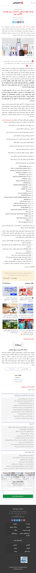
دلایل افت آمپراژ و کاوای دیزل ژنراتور (26, 455)
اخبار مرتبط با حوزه (29, 452)
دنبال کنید (11, 369)
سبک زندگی (27, 551)
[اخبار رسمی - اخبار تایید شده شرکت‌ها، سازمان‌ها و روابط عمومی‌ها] (18, 3)
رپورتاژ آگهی (14, 533)
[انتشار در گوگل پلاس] (21, 22)
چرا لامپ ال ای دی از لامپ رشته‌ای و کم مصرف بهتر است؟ (22, 444)
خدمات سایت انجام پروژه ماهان (27, 433)
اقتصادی (28, 545)
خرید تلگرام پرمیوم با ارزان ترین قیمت (25, 442)
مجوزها (15, 524)
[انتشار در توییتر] (16, 22)
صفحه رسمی (24, 369)
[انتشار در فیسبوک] (18, 22)
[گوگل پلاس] (24, 520)
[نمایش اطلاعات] (18, 382)
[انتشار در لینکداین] (23, 22)
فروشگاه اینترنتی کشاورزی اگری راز (26, 429)
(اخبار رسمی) (18, 27)
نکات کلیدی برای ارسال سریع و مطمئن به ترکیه (23, 401)
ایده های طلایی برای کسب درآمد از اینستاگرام (24, 431)
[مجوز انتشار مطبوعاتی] (24, 560)
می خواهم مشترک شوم (18, 496)
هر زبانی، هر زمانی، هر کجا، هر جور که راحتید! (24, 438)
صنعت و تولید (31, 390)
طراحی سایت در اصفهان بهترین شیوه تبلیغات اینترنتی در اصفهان (20, 427)
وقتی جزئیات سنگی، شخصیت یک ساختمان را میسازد (23, 457)
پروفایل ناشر (14, 278)
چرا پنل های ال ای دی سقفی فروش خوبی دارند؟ (23, 446)
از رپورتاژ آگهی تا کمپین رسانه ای (25, 535)
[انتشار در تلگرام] (13, 22)
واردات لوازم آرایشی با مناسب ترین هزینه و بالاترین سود (21, 412)
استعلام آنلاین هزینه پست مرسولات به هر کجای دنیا (22, 407)
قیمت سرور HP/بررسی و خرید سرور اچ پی (25, 436)
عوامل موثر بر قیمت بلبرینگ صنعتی (26, 462)
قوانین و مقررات (26, 530)
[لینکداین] (17, 520)
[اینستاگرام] (12, 520)
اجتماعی (15, 545)
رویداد (15, 551)
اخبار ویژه (31, 424)
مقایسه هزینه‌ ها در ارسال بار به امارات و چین (23, 418)
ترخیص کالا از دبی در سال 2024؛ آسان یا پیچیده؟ (23, 416)
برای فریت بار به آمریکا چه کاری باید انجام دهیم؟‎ (23, 405)
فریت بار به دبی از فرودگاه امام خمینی (25, 399)
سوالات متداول (13, 527)
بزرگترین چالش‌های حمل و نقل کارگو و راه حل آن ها (22, 409)
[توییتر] (19, 520)
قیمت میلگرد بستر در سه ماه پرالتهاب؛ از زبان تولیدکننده (22, 464)
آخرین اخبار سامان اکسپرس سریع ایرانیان (24, 396)
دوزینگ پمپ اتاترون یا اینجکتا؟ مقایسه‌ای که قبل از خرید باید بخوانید (19, 466)
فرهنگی (28, 548)
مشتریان (28, 527)
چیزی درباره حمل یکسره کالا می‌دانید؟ (25, 414)
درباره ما (28, 524)
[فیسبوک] (22, 520)
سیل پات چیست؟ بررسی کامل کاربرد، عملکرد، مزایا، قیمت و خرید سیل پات (18, 468)
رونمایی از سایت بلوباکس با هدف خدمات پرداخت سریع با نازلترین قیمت (19, 440)
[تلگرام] (15, 520)
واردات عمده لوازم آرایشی (7, 120)
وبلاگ (15, 530)
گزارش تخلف (6, 278)
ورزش (15, 548)
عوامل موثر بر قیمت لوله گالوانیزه (26, 460)
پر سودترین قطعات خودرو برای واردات (25, 403)
